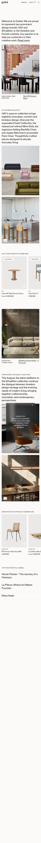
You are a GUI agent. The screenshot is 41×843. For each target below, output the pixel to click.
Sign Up (20, 437)
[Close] (32, 405)
